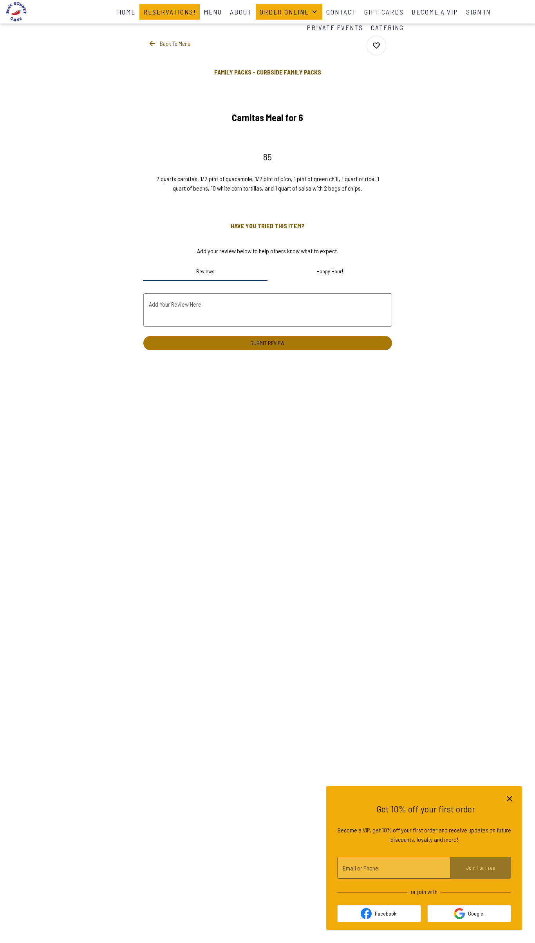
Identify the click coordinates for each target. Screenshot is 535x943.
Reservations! (169, 12)
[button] (289, 12)
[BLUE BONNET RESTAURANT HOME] (41, 12)
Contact (341, 12)
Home (126, 12)
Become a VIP (435, 12)
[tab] (205, 271)
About (241, 12)
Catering (387, 27)
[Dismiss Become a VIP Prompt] (509, 798)
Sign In (478, 12)
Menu (213, 12)
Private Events (335, 27)
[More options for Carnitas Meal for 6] (376, 45)
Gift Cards (384, 12)
